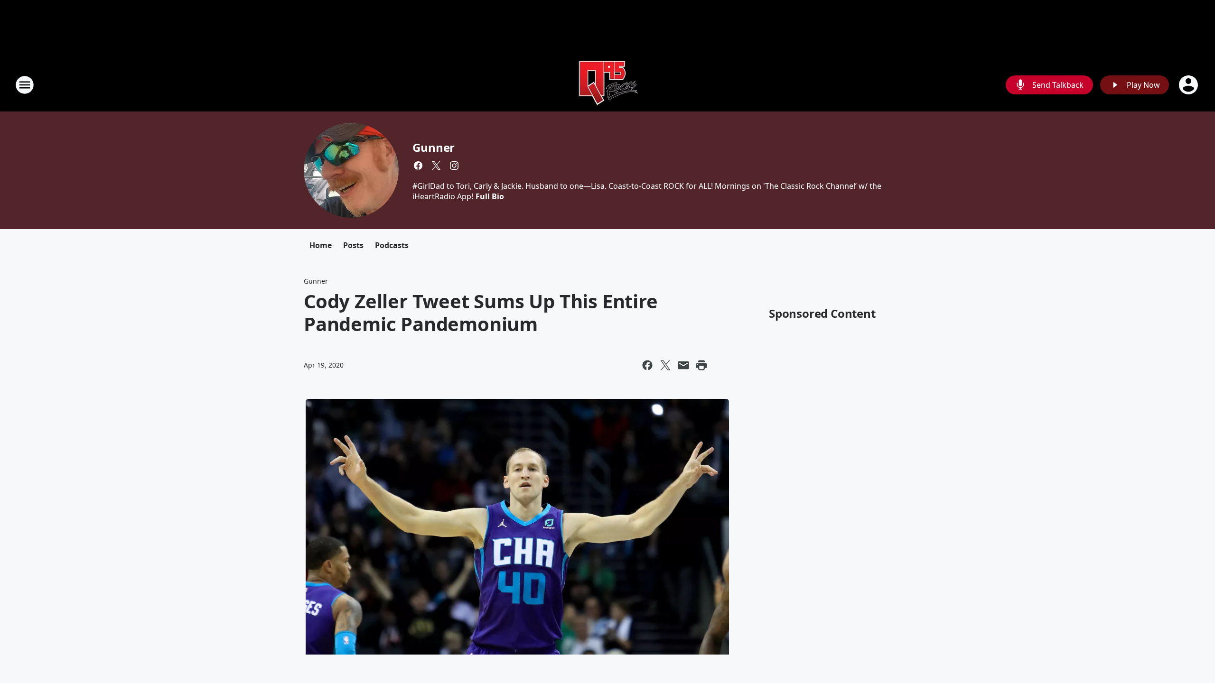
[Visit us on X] (436, 165)
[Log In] (1189, 84)
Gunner (433, 147)
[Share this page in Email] (683, 365)
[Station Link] (607, 85)
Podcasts (392, 245)
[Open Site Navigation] (24, 84)
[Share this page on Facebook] (647, 365)
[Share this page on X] (665, 365)
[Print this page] (701, 365)
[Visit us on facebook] (418, 165)
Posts (353, 245)
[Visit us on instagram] (454, 165)
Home (320, 245)
